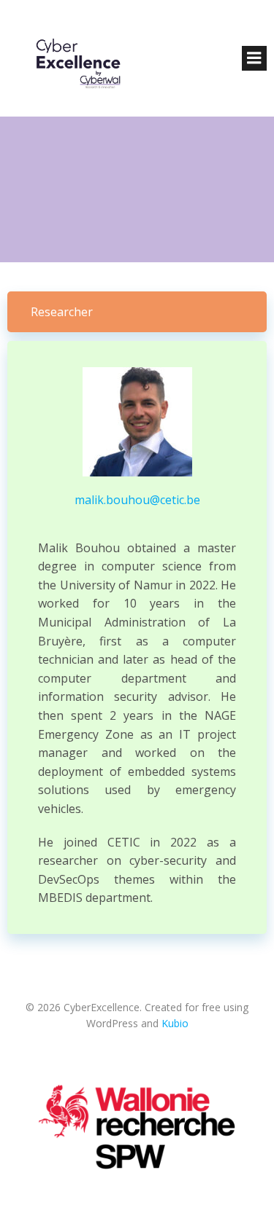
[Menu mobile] (254, 58)
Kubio (175, 1023)
